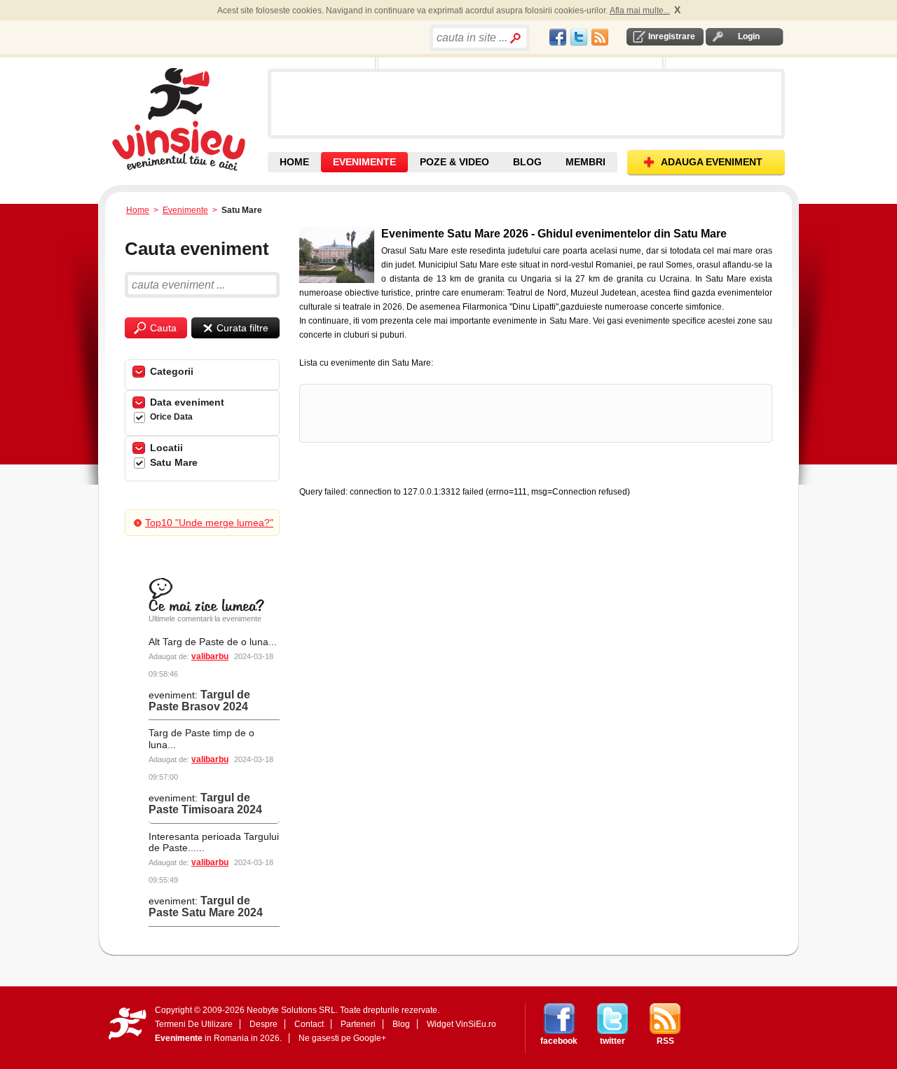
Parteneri (358, 1024)
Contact (309, 1024)
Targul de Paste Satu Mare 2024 (206, 906)
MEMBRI (585, 161)
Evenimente (185, 210)
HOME (294, 161)
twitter (612, 1041)
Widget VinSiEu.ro (461, 1024)
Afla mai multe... (640, 10)
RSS (665, 1041)
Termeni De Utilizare (194, 1024)
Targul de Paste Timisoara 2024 (205, 803)
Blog (401, 1024)
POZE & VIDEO (454, 161)
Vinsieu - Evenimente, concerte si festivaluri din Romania (188, 119)
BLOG (527, 161)
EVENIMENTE (364, 161)
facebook (558, 1041)
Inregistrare (671, 36)
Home (137, 210)
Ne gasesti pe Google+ (342, 1038)
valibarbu (209, 656)
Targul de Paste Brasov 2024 (199, 700)
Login (749, 36)
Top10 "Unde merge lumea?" (209, 522)
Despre (263, 1024)
